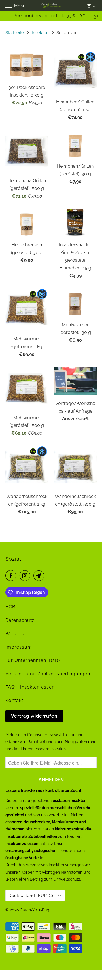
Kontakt (14, 700)
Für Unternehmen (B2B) (32, 660)
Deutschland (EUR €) (31, 895)
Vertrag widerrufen (34, 716)
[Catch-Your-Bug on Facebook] (11, 575)
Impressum (18, 647)
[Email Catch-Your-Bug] (39, 575)
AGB (10, 607)
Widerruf (15, 633)
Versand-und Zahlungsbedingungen (47, 673)
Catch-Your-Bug (34, 910)
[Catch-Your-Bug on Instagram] (26, 575)
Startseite (15, 32)
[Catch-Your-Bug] (51, 5)
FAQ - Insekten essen (30, 687)
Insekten (41, 32)
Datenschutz (20, 620)
